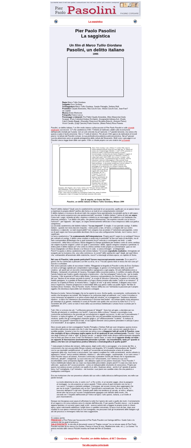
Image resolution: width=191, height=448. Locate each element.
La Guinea (126, 140)
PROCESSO (56, 420)
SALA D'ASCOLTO (59, 424)
